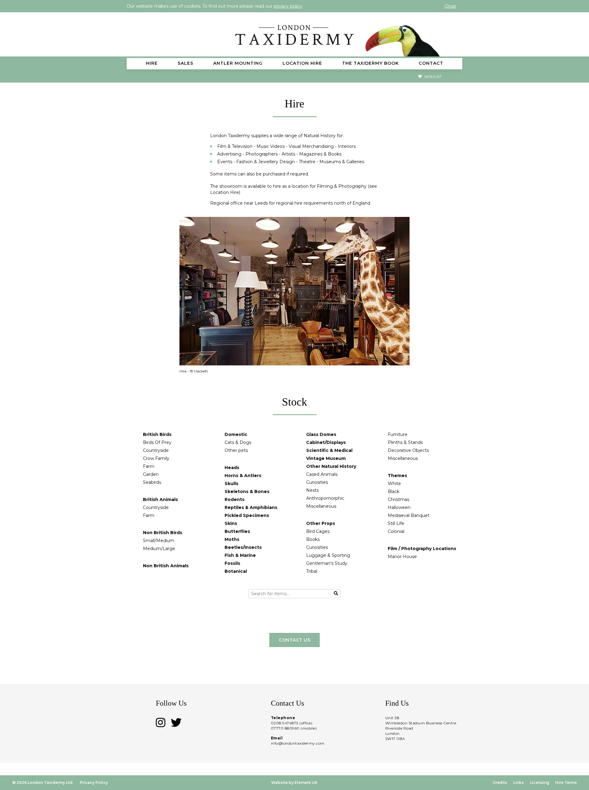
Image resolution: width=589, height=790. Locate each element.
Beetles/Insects (243, 547)
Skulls (231, 483)
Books (313, 539)
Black (393, 491)
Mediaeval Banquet (408, 515)
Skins (231, 523)
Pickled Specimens (247, 515)
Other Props (320, 523)
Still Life (396, 523)
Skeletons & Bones (247, 491)
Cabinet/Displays (326, 442)
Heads (232, 467)
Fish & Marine (240, 555)
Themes (397, 475)
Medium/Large (159, 548)
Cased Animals (321, 474)
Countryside (156, 450)
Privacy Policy (94, 782)
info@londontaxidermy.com (298, 743)
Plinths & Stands (405, 442)
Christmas (398, 499)
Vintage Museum (326, 458)
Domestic (236, 434)
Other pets (236, 450)
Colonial (396, 531)
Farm (148, 466)
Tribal (311, 571)
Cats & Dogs (238, 442)
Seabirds (152, 482)
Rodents (234, 499)
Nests (312, 490)
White (394, 483)
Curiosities (317, 482)
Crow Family (156, 458)
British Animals (160, 499)
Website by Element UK (294, 782)
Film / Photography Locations (422, 548)
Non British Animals (166, 565)
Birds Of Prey (157, 442)
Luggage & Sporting (328, 555)
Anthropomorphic (325, 498)
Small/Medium (158, 540)
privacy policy (288, 6)
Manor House (402, 556)
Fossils (232, 563)
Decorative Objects (408, 450)
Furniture (397, 434)
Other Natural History (331, 466)
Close (450, 6)
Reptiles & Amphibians (251, 507)
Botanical (236, 571)
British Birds (157, 434)
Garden (151, 474)
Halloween (399, 507)
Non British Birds (162, 532)
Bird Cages (317, 531)
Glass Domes (321, 434)
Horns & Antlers (243, 475)
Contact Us (294, 640)
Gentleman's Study (326, 563)
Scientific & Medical (329, 450)
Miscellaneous (321, 506)
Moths (232, 539)
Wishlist (432, 76)
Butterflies (237, 531)
